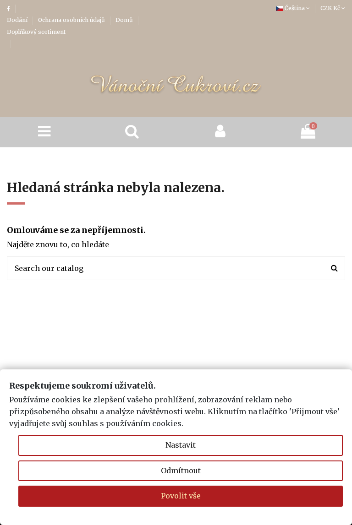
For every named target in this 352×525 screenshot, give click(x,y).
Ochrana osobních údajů (72, 19)
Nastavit (180, 444)
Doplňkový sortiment (36, 31)
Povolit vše (181, 495)
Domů (125, 19)
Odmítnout (181, 470)
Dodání (18, 19)
